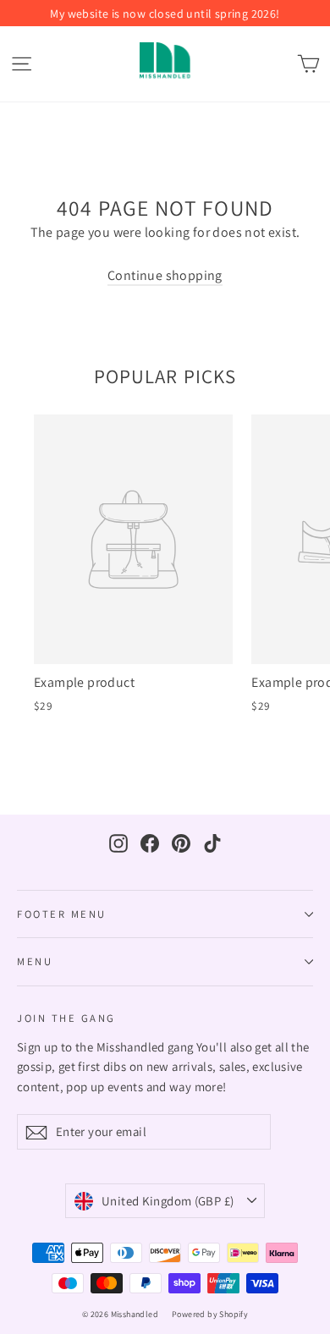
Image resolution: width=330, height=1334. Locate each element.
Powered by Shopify (210, 1314)
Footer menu (62, 914)
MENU (34, 961)
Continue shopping (165, 275)
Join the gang (66, 1017)
